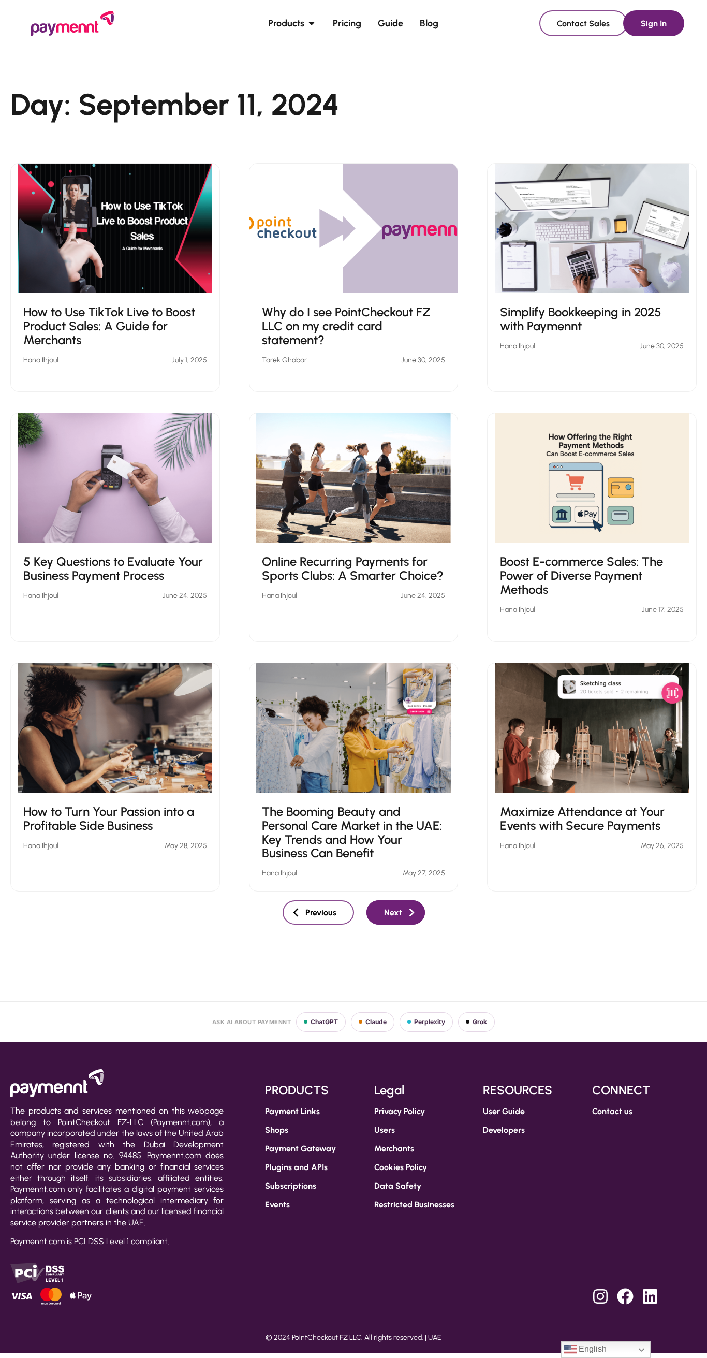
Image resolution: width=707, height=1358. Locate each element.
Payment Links (292, 1111)
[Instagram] (600, 1296)
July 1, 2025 (189, 360)
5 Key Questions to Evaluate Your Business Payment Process (113, 568)
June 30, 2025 (423, 360)
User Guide (504, 1111)
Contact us (612, 1111)
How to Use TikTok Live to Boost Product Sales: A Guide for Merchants (109, 325)
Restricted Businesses (414, 1204)
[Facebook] (625, 1296)
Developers (504, 1130)
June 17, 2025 (663, 609)
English (592, 1349)
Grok (480, 1022)
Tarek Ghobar (284, 360)
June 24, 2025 (185, 595)
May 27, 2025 (424, 873)
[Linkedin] (650, 1296)
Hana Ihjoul (40, 360)
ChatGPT (324, 1022)
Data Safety (397, 1186)
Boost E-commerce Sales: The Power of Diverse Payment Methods (581, 575)
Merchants (394, 1148)
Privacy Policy (399, 1111)
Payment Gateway (300, 1148)
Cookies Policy (400, 1167)
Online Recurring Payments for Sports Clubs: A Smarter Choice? (353, 568)
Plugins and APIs (296, 1167)
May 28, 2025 (186, 845)
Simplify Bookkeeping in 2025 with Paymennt (580, 318)
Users (384, 1130)
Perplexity (429, 1022)
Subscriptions (290, 1186)
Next (393, 912)
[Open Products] (311, 23)
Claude (376, 1022)
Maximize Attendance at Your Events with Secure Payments (582, 818)
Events (277, 1204)
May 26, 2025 (662, 845)
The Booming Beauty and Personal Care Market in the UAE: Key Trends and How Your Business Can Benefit (352, 832)
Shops (276, 1130)
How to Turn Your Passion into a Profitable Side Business (108, 818)
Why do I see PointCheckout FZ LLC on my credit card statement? (346, 325)
